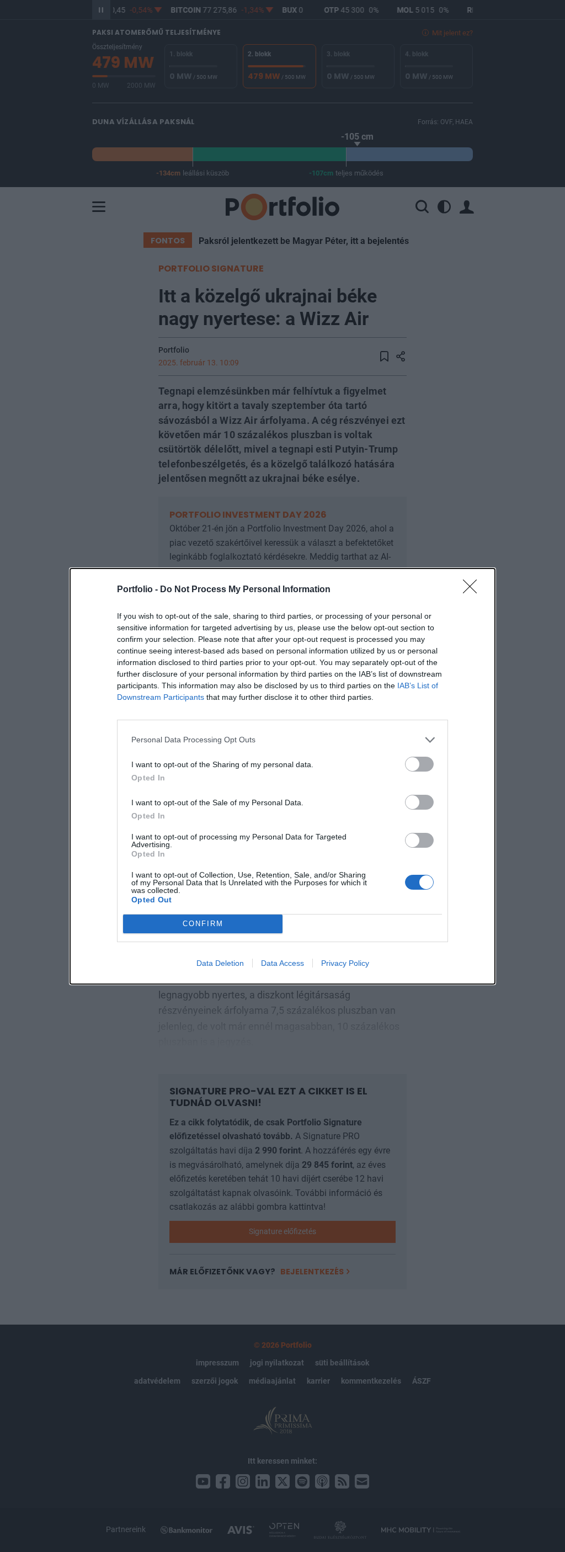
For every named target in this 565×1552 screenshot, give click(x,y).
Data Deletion (220, 963)
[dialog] (282, 776)
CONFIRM (203, 923)
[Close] (473, 590)
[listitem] (282, 740)
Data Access (282, 963)
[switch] (419, 764)
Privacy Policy (345, 963)
